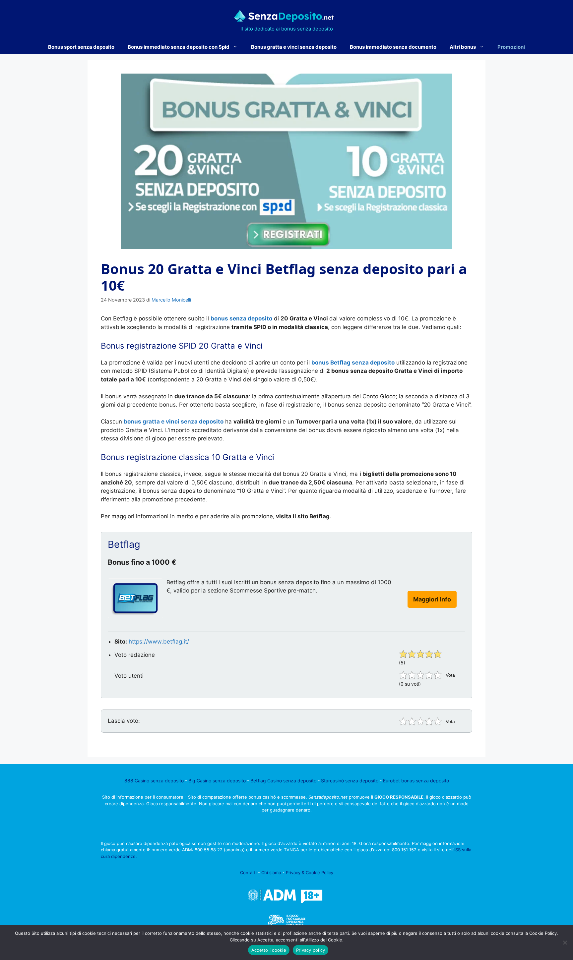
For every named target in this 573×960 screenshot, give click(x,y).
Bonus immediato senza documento (393, 47)
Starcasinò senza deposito (349, 780)
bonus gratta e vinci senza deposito (173, 421)
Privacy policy (310, 950)
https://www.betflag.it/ (159, 641)
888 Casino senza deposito (154, 780)
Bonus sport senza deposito (81, 47)
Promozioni (511, 47)
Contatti (248, 872)
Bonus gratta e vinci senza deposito (294, 47)
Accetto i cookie (268, 950)
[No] (564, 942)
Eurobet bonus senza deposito (416, 780)
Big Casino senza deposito (217, 780)
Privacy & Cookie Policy (309, 872)
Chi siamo (271, 872)
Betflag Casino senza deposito (283, 780)
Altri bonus (463, 47)
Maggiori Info (432, 599)
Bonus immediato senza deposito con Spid (178, 47)
